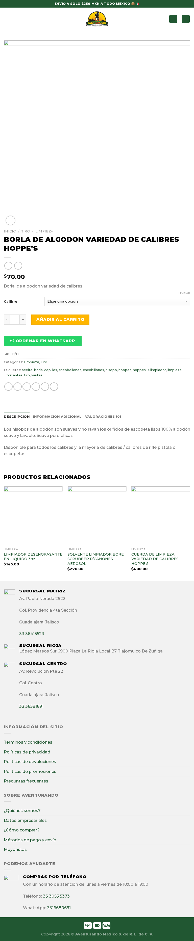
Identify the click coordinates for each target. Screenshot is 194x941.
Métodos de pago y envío (30, 840)
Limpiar (184, 293)
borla (38, 370)
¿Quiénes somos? (22, 810)
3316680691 (59, 907)
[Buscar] (173, 19)
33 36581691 (31, 706)
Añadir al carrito (60, 319)
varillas (36, 375)
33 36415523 (31, 633)
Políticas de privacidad (27, 752)
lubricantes (13, 375)
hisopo (111, 370)
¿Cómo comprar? (22, 830)
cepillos (50, 370)
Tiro (25, 231)
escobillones (93, 370)
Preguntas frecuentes (26, 781)
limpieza (174, 370)
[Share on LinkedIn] (54, 386)
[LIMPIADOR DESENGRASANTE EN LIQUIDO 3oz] (33, 515)
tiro (27, 375)
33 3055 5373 (56, 896)
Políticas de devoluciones (30, 761)
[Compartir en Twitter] (26, 386)
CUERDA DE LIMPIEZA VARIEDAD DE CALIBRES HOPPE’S (155, 559)
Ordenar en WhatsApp (45, 340)
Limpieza (44, 231)
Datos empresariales (25, 820)
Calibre (10, 301)
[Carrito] (186, 19)
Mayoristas (15, 849)
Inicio (10, 231)
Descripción (17, 417)
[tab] (17, 417)
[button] (45, 342)
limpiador (158, 370)
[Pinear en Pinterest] (45, 386)
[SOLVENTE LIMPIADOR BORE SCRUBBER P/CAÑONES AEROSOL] (96, 515)
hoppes (124, 370)
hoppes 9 (141, 370)
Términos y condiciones (28, 742)
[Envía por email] (36, 386)
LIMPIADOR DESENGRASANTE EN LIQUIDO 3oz (33, 556)
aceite (27, 370)
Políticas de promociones (30, 771)
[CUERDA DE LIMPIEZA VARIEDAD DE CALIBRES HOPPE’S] (160, 515)
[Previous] (4, 533)
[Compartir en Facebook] (17, 386)
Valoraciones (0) (103, 417)
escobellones (70, 370)
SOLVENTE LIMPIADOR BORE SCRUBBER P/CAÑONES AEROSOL (95, 559)
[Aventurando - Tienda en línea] (97, 19)
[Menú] (7, 19)
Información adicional (57, 417)
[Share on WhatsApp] (8, 386)
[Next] (190, 533)
